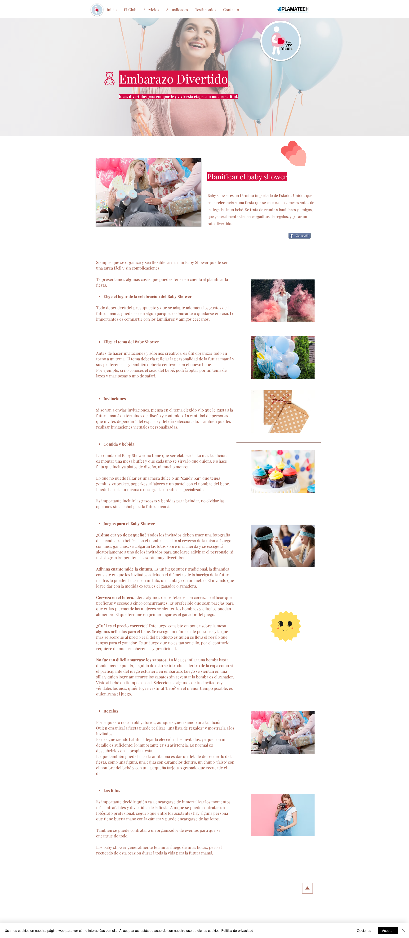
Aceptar (388, 930)
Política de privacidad (237, 930)
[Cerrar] (403, 930)
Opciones (364, 930)
